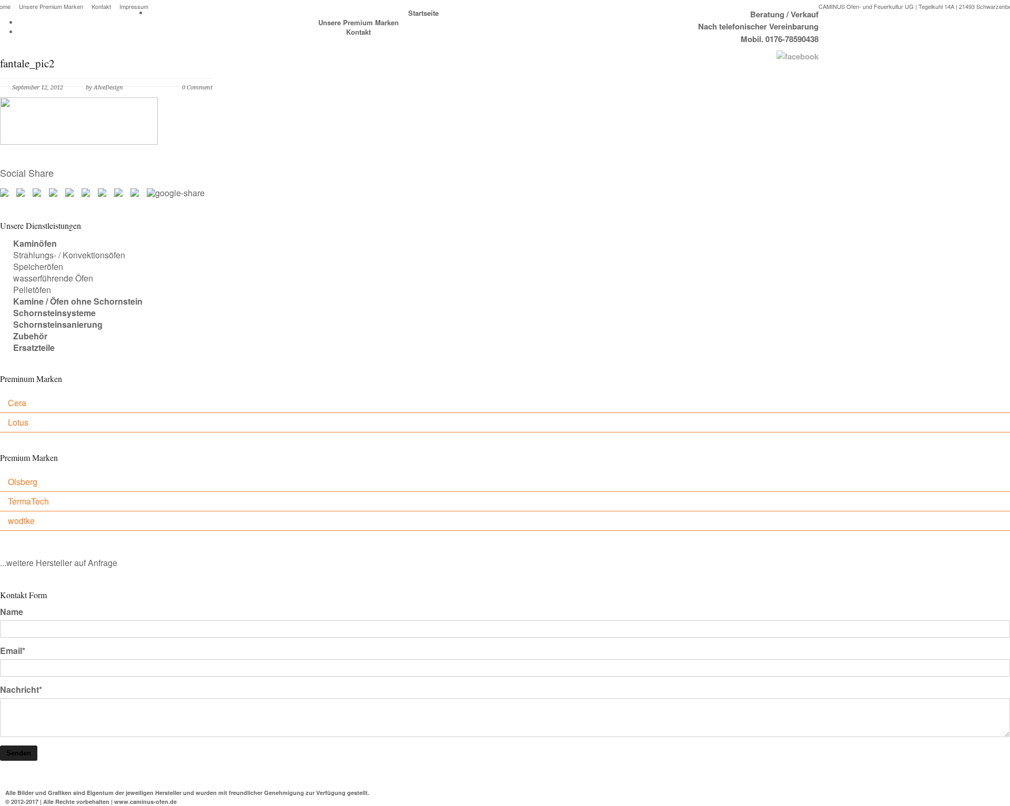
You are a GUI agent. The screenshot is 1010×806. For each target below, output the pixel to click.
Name (11, 612)
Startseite (423, 13)
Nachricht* (21, 689)
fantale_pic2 (27, 63)
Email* (12, 651)
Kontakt (101, 6)
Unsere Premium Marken (51, 6)
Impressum (133, 6)
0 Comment (197, 87)
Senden (18, 753)
